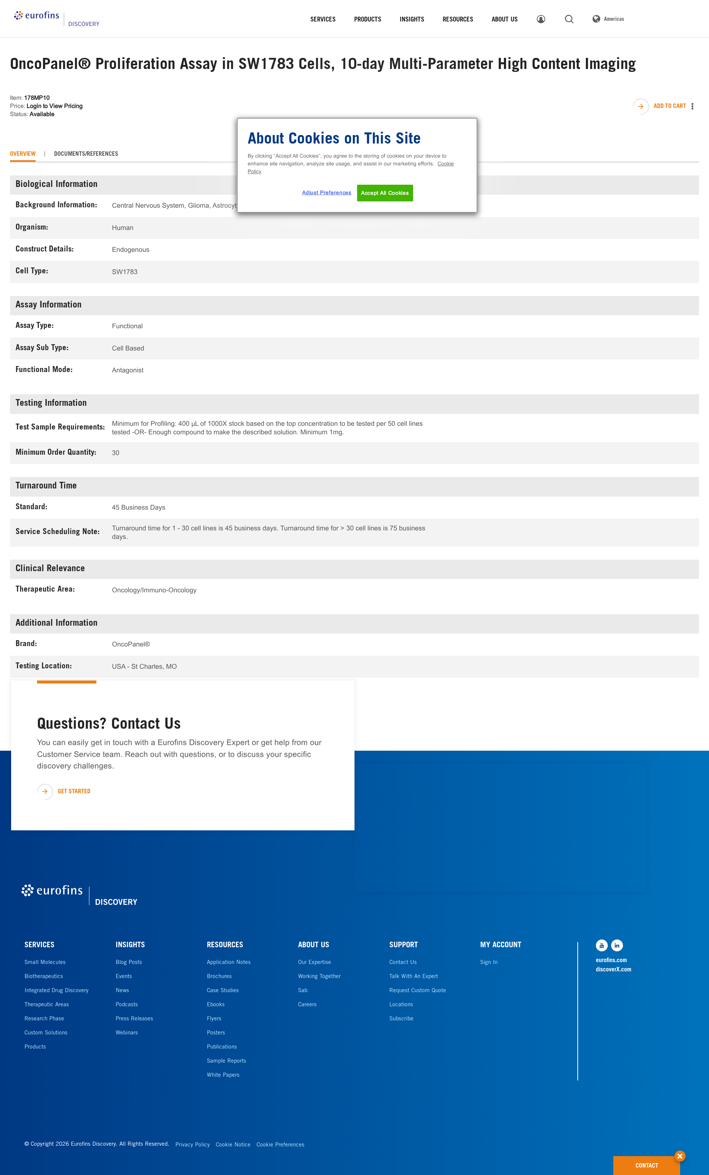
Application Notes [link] (229, 962)
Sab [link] (302, 991)
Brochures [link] (219, 977)
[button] (680, 1152)
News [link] (122, 991)
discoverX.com (613, 970)
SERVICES (39, 945)
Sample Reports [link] (226, 1061)
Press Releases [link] (134, 1019)
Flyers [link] (214, 1019)
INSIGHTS (130, 945)
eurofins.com (611, 961)
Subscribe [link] (401, 1019)
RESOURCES (225, 945)
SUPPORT (403, 945)
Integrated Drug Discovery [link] (56, 991)
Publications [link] (222, 1047)
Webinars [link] (127, 1033)
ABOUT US (313, 945)
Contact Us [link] (403, 962)
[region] (357, 165)
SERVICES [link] (323, 20)
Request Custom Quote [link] (417, 991)
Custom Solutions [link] (45, 1033)
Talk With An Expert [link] (413, 977)
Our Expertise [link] (314, 962)
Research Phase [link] (44, 1019)
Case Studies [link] (223, 991)
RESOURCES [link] (458, 20)
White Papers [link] (223, 1075)
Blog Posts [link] (129, 962)
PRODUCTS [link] (367, 20)
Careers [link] (307, 1005)
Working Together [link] (319, 977)
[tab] (23, 154)
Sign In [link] (489, 962)
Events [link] (124, 977)
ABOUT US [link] (505, 20)
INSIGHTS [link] (412, 20)
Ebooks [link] (216, 1005)
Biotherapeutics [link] (43, 977)
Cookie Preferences (280, 1145)
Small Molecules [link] (45, 962)
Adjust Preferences (327, 192)
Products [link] (35, 1047)
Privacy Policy (192, 1145)
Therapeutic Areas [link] (46, 1005)
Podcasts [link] (127, 1005)
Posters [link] (216, 1033)
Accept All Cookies (385, 193)
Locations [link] (401, 1005)
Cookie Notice (233, 1145)
